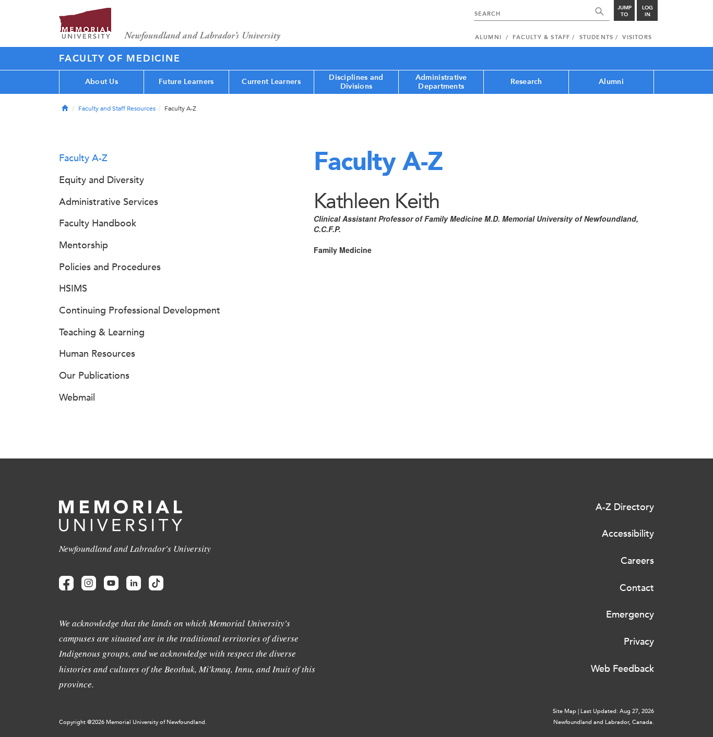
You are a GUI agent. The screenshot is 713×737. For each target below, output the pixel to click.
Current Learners (271, 81)
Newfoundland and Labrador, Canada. (603, 722)
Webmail (77, 397)
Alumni (611, 81)
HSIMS (73, 288)
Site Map (564, 711)
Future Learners (186, 81)
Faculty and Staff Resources (117, 108)
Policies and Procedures (110, 267)
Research (526, 81)
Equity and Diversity (101, 180)
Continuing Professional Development (139, 310)
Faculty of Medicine (119, 58)
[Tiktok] (156, 583)
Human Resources (97, 353)
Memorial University (170, 25)
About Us (101, 81)
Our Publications (94, 375)
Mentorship (83, 245)
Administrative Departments (441, 82)
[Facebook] (66, 583)
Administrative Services (108, 202)
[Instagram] (88, 583)
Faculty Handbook (97, 223)
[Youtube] (111, 583)
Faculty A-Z (83, 158)
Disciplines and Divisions (356, 82)
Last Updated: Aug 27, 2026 (617, 711)
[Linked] (133, 583)
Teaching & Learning (102, 332)
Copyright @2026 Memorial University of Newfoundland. (133, 722)
